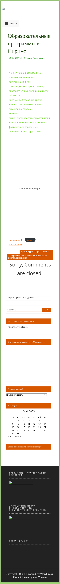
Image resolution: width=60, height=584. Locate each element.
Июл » (18, 436)
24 (24, 430)
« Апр (10, 436)
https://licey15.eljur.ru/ (18, 327)
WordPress (46, 573)
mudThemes (40, 577)
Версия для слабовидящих (21, 297)
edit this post (15, 244)
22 (13, 430)
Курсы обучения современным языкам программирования (27, 256)
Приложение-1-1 (16, 240)
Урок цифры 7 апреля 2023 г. (36, 251)
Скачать (30, 240)
